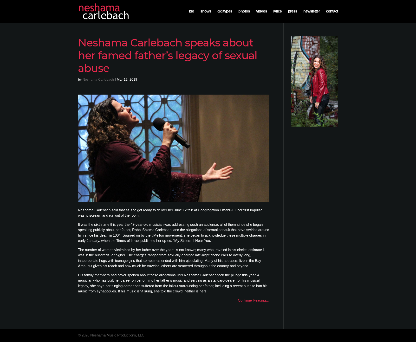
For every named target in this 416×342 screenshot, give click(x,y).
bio (191, 11)
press (292, 11)
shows (205, 11)
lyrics (277, 11)
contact (332, 11)
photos (244, 11)
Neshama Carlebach (98, 79)
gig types (224, 11)
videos (261, 11)
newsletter (311, 11)
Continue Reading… (253, 300)
